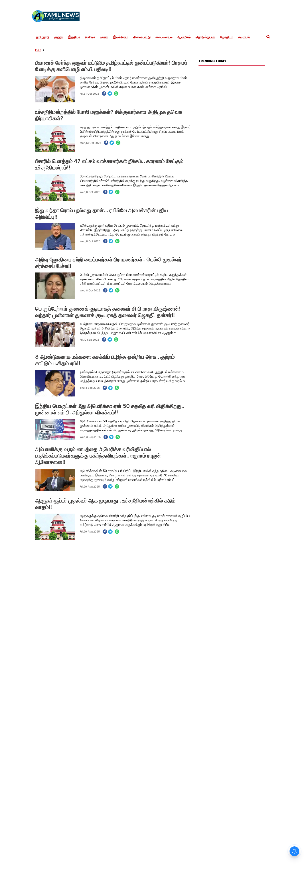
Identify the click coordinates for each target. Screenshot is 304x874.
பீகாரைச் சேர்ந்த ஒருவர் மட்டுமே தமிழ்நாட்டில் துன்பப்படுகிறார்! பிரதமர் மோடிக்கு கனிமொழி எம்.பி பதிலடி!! (111, 65)
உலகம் (104, 37)
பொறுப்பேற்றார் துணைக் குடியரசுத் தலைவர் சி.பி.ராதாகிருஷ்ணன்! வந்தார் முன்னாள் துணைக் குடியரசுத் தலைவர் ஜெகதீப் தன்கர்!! (107, 311)
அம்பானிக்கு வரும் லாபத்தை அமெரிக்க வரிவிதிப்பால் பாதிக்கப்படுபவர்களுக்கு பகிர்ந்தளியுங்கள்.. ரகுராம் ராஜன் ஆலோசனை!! (98, 455)
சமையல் (244, 37)
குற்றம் (58, 37)
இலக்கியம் (120, 37)
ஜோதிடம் (226, 37)
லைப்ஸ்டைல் (164, 37)
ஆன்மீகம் (184, 37)
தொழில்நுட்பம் (205, 37)
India (38, 50)
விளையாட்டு (142, 37)
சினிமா (90, 37)
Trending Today (213, 61)
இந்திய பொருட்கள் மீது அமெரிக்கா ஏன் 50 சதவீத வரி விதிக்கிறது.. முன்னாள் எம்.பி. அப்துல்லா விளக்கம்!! (109, 409)
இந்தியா (74, 37)
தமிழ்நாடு (42, 37)
